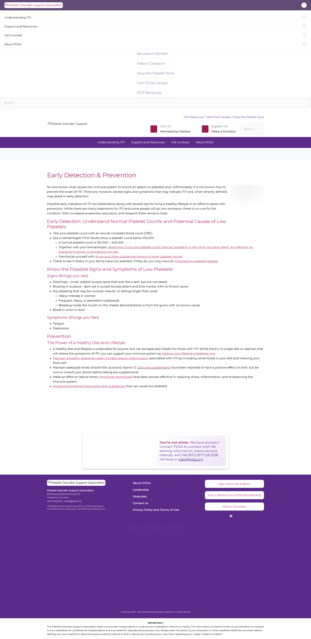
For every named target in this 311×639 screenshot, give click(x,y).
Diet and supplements (154, 367)
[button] (304, 5)
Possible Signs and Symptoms (103, 269)
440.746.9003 (54, 501)
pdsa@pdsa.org (190, 459)
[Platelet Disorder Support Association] (33, 5)
